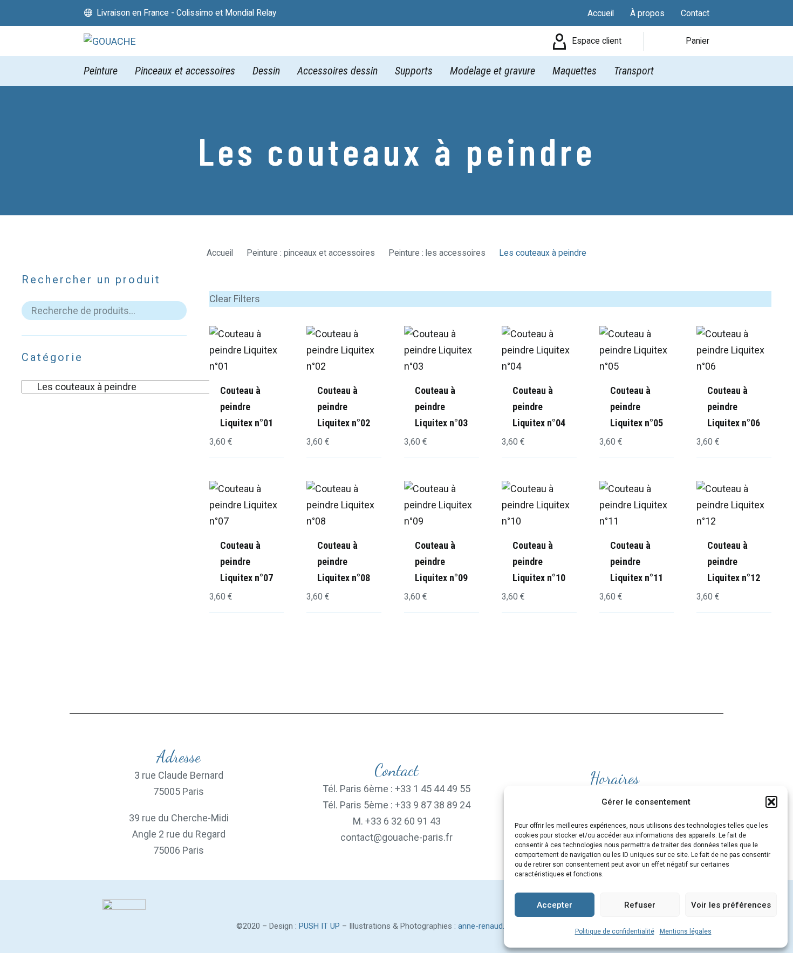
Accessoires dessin (337, 70)
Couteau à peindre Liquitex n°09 (441, 561)
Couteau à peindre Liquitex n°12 (733, 561)
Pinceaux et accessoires (185, 70)
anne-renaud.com (489, 926)
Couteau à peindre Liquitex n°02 (343, 406)
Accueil (220, 253)
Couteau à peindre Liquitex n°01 (246, 406)
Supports (414, 70)
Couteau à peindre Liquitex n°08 (343, 561)
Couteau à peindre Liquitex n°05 (636, 406)
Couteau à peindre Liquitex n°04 (538, 406)
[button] (771, 802)
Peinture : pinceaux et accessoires (311, 253)
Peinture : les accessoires (437, 253)
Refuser (639, 905)
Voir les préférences (731, 905)
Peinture (101, 70)
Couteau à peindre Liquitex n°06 (733, 406)
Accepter (554, 905)
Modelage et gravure (492, 70)
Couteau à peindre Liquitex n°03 (441, 406)
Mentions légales (686, 931)
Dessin (266, 70)
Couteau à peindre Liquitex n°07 (246, 561)
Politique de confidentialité (614, 931)
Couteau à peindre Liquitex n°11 (636, 561)
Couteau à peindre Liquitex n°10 (538, 561)
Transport (634, 70)
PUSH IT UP (319, 926)
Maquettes (574, 70)
